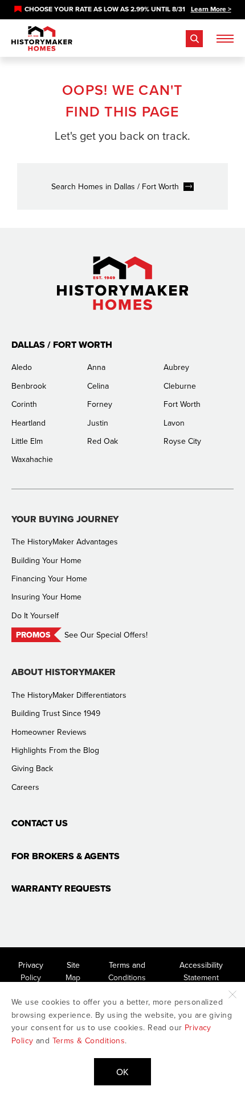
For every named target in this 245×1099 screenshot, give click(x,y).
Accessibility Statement (201, 971)
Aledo (21, 367)
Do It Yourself (35, 615)
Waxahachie (32, 459)
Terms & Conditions (88, 1040)
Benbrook (28, 386)
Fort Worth (182, 404)
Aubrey (176, 367)
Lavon (174, 422)
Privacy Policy (30, 971)
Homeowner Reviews (49, 732)
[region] (122, 9)
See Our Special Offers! (106, 634)
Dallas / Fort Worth (61, 344)
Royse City (182, 441)
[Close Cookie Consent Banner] (232, 994)
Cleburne (180, 386)
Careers (25, 787)
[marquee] (122, 9)
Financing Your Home (49, 578)
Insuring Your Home (46, 596)
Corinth (24, 404)
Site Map (73, 971)
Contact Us (39, 823)
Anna (96, 367)
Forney (99, 404)
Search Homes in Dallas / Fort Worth (115, 186)
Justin (97, 422)
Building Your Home (46, 560)
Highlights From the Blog (55, 750)
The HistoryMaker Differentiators (68, 695)
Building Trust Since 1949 (55, 713)
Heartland (28, 422)
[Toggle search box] (194, 38)
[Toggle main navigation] (225, 38)
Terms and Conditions (127, 971)
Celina (98, 386)
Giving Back (32, 768)
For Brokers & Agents (65, 856)
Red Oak (102, 441)
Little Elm (27, 441)
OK (122, 1071)
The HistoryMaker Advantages (64, 541)
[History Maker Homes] (41, 38)
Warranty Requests (61, 888)
